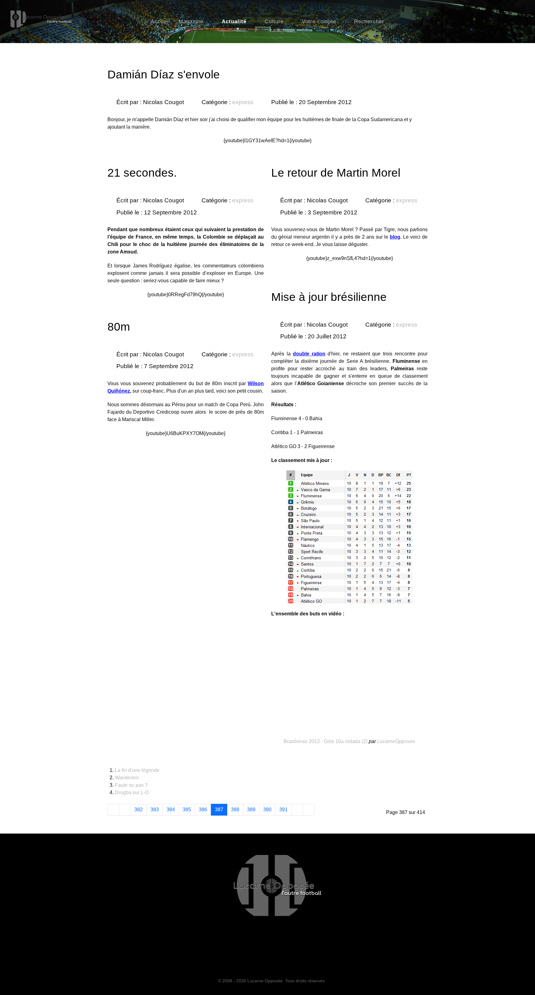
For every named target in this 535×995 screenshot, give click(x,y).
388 (235, 809)
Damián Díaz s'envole (163, 74)
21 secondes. (142, 172)
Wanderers (127, 777)
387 (219, 809)
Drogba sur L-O (132, 792)
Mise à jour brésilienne (329, 297)
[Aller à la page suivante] (297, 810)
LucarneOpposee (396, 741)
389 (251, 809)
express (243, 102)
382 (138, 809)
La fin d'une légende (137, 770)
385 (187, 809)
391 (283, 809)
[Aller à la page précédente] (125, 810)
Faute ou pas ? (131, 785)
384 (171, 809)
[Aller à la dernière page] (309, 810)
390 (267, 809)
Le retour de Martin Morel (335, 172)
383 (154, 809)
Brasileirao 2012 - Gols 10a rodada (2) (326, 741)
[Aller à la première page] (113, 810)
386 (203, 809)
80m (118, 326)
